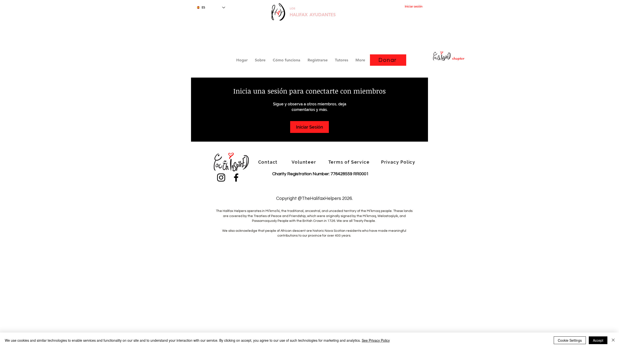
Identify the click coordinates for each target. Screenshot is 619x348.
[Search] (423, 42)
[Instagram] (221, 177)
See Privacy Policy (376, 340)
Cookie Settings (570, 340)
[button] (317, 60)
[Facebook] (236, 177)
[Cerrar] (613, 340)
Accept (598, 340)
